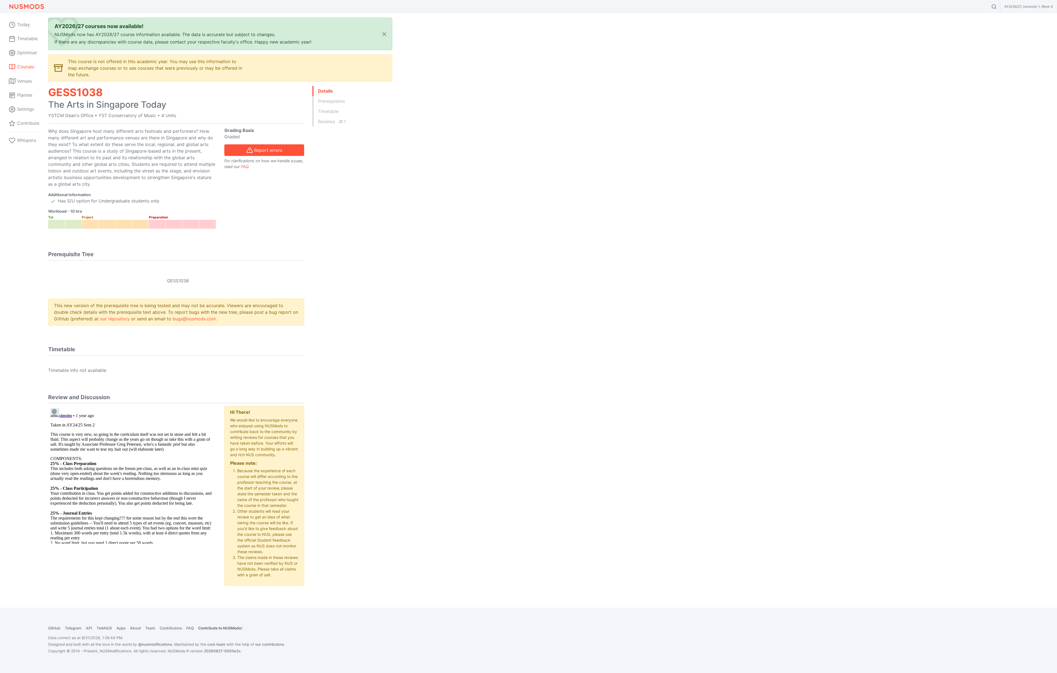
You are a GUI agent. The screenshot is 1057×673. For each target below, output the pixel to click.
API (89, 628)
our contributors (269, 644)
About (135, 628)
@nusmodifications (155, 644)
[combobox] (999, 6)
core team (216, 644)
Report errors (268, 150)
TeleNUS (104, 628)
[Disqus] (132, 475)
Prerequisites (331, 101)
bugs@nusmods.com (194, 318)
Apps (121, 628)
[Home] (26, 6)
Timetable (328, 111)
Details (325, 91)
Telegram (73, 628)
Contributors (171, 628)
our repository (115, 318)
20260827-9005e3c (222, 651)
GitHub (54, 628)
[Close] (384, 34)
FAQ (244, 166)
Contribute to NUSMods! (220, 628)
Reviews (332, 121)
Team (150, 628)
